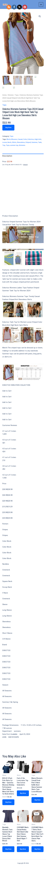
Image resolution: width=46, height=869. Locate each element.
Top (3, 145)
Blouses (14, 139)
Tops (17, 95)
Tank (40, 142)
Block (9, 139)
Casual (20, 139)
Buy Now (8, 127)
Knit (39, 139)
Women (10, 95)
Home (4, 95)
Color (25, 139)
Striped (28, 142)
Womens (22, 145)
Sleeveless (21, 142)
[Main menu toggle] (41, 4)
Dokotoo (31, 139)
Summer (34, 142)
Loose (4, 142)
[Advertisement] (23, 194)
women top (14, 145)
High (36, 139)
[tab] (23, 156)
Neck (9, 142)
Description (7, 156)
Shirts (14, 142)
